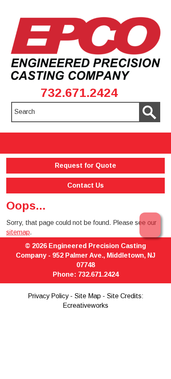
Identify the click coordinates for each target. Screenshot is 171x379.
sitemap (18, 232)
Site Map (87, 295)
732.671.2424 (79, 92)
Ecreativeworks (85, 305)
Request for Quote (85, 165)
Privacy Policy (48, 295)
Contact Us (85, 185)
